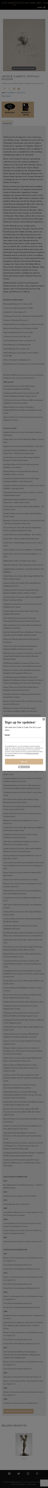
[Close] (43, 719)
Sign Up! (24, 761)
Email (7, 735)
